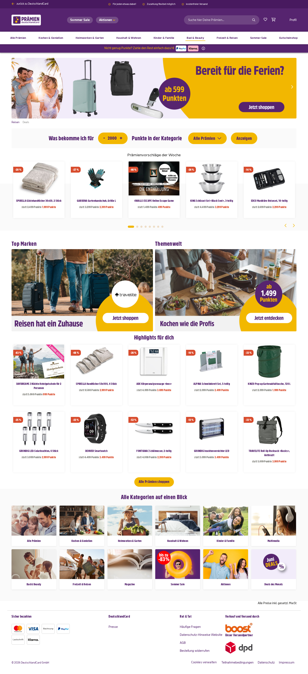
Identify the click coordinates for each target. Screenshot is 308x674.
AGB (183, 642)
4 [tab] (146, 227)
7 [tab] (158, 227)
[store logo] (33, 20)
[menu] (154, 38)
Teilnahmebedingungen (237, 662)
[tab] (142, 617)
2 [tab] (137, 227)
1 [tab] (131, 227)
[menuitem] (50, 38)
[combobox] (221, 20)
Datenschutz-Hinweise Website (201, 634)
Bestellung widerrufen (195, 650)
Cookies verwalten (204, 662)
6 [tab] (154, 227)
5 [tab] (150, 227)
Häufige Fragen (190, 626)
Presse (113, 626)
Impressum (286, 662)
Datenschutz (266, 662)
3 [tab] (141, 227)
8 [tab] (162, 227)
